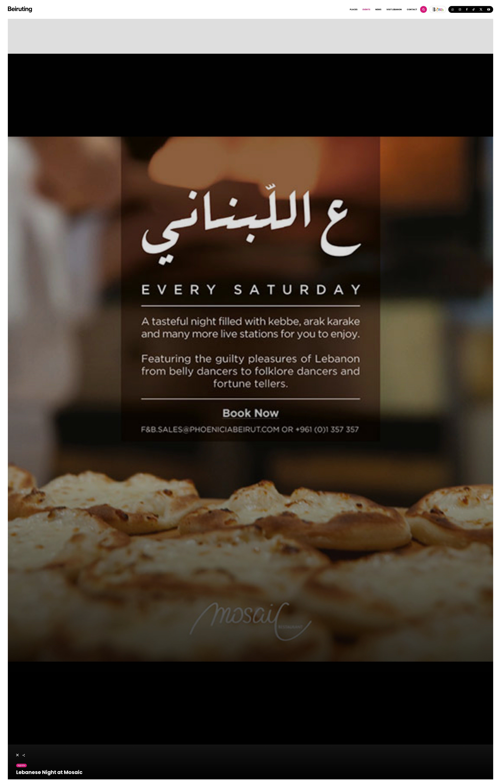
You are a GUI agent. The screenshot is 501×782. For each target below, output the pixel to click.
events (366, 9)
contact (412, 9)
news (378, 9)
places (353, 9)
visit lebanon (394, 9)
